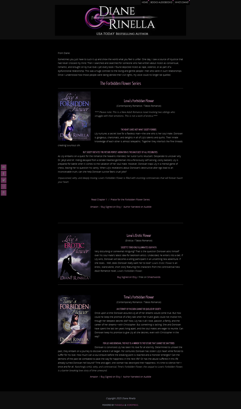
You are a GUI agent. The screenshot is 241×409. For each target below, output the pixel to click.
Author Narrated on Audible (137, 206)
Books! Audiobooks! (161, 2)
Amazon (94, 206)
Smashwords (154, 277)
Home (145, 2)
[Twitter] (3, 180)
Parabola (119, 405)
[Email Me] (3, 167)
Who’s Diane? (182, 2)
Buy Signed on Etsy (111, 206)
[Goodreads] (3, 186)
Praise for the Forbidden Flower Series (130, 199)
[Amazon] (3, 193)
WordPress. (133, 405)
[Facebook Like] (3, 173)
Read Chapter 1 (99, 199)
